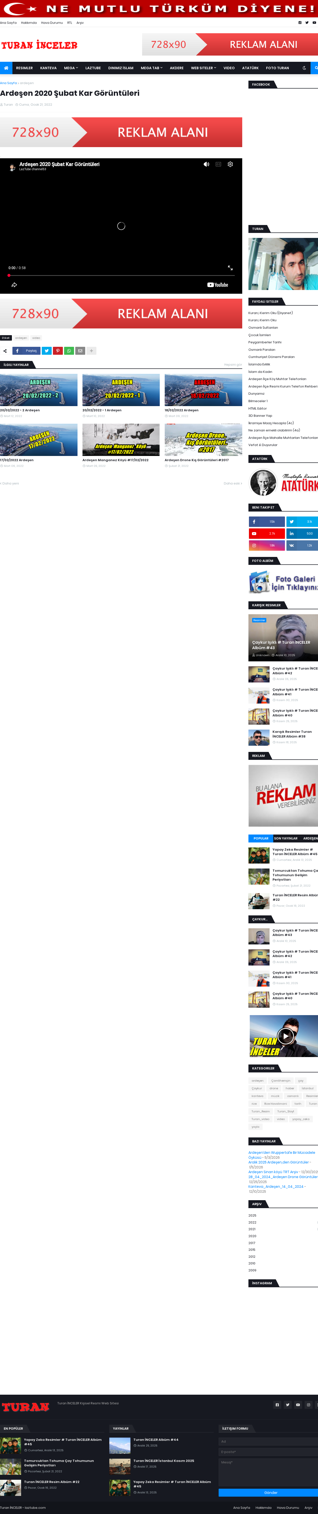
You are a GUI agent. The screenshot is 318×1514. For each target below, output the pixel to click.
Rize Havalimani (275, 1104)
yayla (255, 1127)
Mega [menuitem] (69, 67)
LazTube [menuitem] (93, 67)
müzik (275, 1096)
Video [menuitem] (229, 67)
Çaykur (257, 1088)
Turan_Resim (261, 1111)
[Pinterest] (58, 351)
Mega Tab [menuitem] (150, 67)
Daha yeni (10, 483)
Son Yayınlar (285, 838)
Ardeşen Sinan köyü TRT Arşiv (273, 1171)
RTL (69, 23)
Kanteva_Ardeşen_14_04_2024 (276, 1186)
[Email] (80, 351)
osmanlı (293, 1096)
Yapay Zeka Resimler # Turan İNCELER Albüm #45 (63, 1442)
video (36, 338)
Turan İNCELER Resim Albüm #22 (52, 1482)
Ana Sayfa (8, 23)
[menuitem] (6, 68)
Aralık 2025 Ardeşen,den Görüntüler (278, 1162)
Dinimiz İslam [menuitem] (120, 67)
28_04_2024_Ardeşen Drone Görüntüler (283, 1176)
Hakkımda (29, 23)
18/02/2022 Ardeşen (182, 410)
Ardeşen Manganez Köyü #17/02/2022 (115, 460)
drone (274, 1088)
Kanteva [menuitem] (48, 67)
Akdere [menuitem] (177, 67)
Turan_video (260, 1119)
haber (290, 1088)
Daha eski (232, 483)
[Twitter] (47, 351)
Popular (261, 838)
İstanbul (308, 1088)
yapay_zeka (301, 1119)
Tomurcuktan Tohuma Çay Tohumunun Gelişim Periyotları (59, 1463)
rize (254, 1104)
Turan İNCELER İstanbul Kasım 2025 (163, 1461)
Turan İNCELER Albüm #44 (156, 1440)
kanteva (257, 1096)
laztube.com (35, 1507)
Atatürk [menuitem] (250, 67)
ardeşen (27, 83)
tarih (298, 1104)
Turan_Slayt (286, 1111)
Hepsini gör (233, 364)
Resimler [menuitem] (24, 67)
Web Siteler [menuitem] (202, 67)
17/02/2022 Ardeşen (17, 460)
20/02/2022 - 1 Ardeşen (101, 410)
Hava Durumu (52, 23)
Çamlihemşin (280, 1081)
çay (300, 1081)
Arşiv (80, 23)
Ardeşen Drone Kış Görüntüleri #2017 (197, 460)
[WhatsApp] (69, 351)
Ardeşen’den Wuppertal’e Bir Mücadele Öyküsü (281, 1155)
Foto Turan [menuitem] (277, 67)
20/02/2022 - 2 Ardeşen (20, 410)
